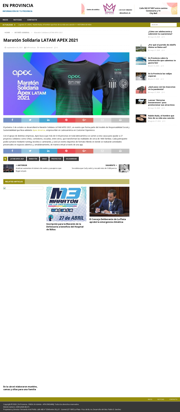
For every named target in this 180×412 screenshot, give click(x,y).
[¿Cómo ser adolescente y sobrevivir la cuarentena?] (141, 34)
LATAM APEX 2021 (17, 159)
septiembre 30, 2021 (15, 47)
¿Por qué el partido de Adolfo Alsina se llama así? (162, 46)
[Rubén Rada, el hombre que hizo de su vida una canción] (141, 118)
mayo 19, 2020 (155, 108)
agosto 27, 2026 (155, 121)
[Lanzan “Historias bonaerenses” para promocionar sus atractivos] (141, 101)
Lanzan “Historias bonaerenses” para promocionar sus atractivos (161, 102)
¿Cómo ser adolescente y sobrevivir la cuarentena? (160, 32)
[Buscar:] (163, 24)
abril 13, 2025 (154, 66)
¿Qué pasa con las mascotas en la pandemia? (161, 88)
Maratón (33, 159)
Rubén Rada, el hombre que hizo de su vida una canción (161, 116)
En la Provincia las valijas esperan (160, 74)
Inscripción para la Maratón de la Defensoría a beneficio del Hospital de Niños (65, 227)
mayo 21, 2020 (155, 50)
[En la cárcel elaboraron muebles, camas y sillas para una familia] (23, 285)
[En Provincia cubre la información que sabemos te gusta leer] (141, 61)
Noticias (17, 20)
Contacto (32, 20)
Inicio (5, 20)
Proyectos (56, 159)
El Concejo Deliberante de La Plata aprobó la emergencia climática (107, 220)
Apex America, (39, 130)
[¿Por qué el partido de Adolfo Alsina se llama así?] (141, 48)
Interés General (46, 47)
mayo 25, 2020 (155, 37)
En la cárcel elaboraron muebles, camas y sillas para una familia (20, 388)
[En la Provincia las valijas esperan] (141, 76)
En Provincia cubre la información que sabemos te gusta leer (162, 60)
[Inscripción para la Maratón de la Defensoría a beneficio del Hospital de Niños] (66, 204)
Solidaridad (71, 159)
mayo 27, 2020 (155, 92)
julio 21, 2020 (154, 79)
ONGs (44, 159)
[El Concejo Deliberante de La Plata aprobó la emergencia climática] (109, 202)
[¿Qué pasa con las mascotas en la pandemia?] (141, 90)
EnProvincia (31, 47)
